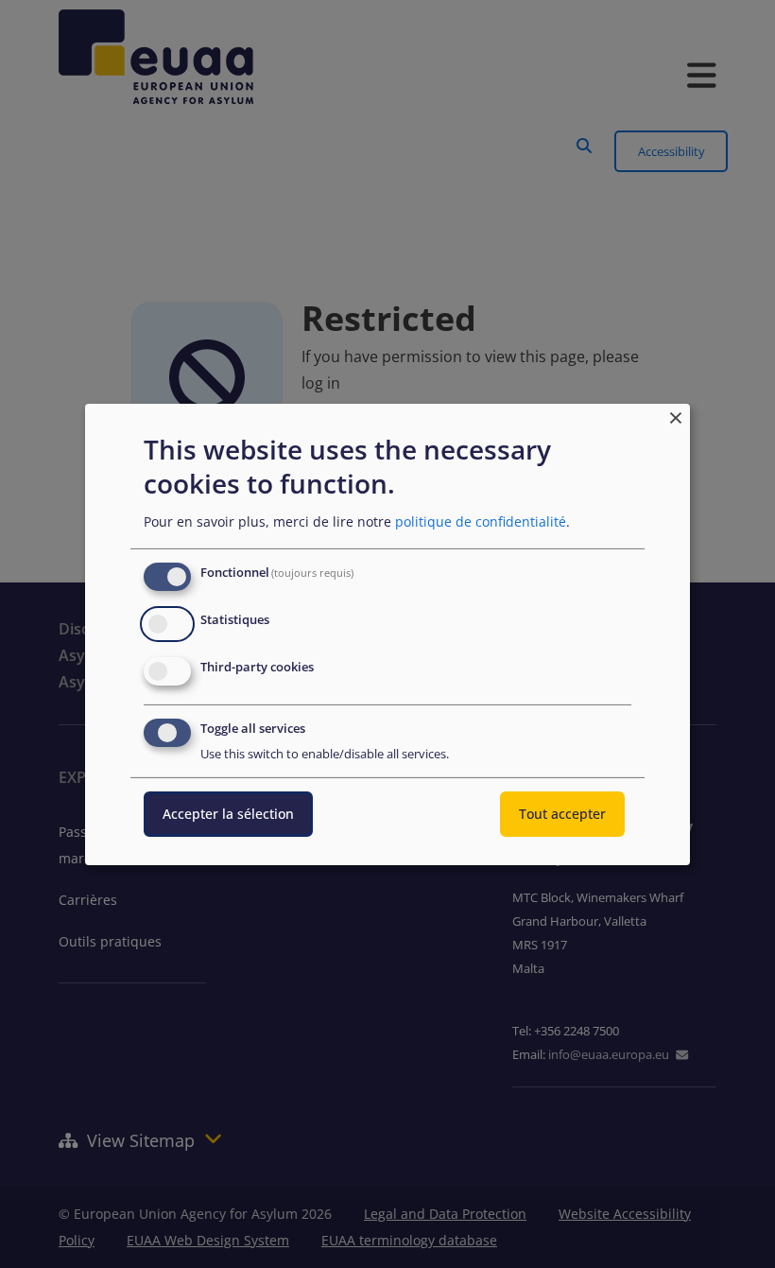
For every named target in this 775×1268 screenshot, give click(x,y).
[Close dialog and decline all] (676, 414)
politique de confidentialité (480, 521)
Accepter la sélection (228, 814)
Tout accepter (562, 814)
